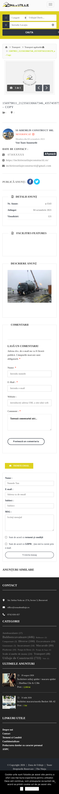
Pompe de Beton (26, 650)
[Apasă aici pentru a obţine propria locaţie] (53, 25)
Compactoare (9, 642)
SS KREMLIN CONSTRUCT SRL (35, 130)
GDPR (28, 544)
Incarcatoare (26, 645)
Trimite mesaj (29, 555)
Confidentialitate (10, 741)
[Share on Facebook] (30, 182)
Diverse (26, 641)
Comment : (14, 411)
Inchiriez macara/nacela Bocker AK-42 (36, 701)
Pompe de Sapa (43, 650)
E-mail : (13, 382)
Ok (21, 788)
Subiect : (9, 500)
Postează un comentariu (26, 441)
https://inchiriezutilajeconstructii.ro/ (27, 160)
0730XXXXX (16, 154)
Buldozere (41, 637)
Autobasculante (12, 633)
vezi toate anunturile (26, 143)
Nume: (12, 368)
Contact (6, 733)
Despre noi (7, 730)
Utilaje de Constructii (21, 658)
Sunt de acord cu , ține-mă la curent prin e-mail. (29, 546)
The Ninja (41, 769)
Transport (16, 47)
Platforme (9, 650)
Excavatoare (45, 641)
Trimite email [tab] (21, 466)
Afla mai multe (32, 788)
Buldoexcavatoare (18, 637)
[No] (55, 782)
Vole (46, 658)
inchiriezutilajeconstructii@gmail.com (28, 165)
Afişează (50, 153)
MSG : (8, 512)
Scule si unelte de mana (17, 654)
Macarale (45, 645)
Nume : (8, 478)
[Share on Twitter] (37, 182)
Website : (12, 397)
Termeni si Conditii (12, 737)
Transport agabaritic (33, 47)
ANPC (5, 749)
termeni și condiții (34, 537)
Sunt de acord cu (26, 537)
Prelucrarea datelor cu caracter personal (22, 745)
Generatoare (9, 646)
